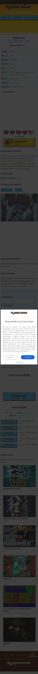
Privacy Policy (24, 351)
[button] (19, 362)
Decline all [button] (10, 357)
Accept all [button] (28, 357)
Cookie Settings (15, 351)
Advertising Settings (10, 350)
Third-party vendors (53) (20, 338)
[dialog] (19, 337)
